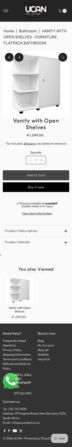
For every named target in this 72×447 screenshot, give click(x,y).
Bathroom (28, 30)
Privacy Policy (12, 350)
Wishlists (43, 354)
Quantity (36, 152)
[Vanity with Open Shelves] (19, 290)
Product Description (21, 231)
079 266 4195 (22, 393)
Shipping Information (17, 354)
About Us (44, 359)
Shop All (43, 350)
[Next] (19, 57)
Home (9, 30)
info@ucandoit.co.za (26, 423)
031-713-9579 (18, 409)
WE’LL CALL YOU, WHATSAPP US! (23, 381)
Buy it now (36, 187)
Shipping (29, 143)
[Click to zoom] (62, 57)
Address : (9, 413)
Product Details (17, 242)
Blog (41, 341)
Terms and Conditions (17, 359)
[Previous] (9, 57)
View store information (37, 213)
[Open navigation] (6, 11)
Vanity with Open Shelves (19, 309)
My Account (46, 345)
